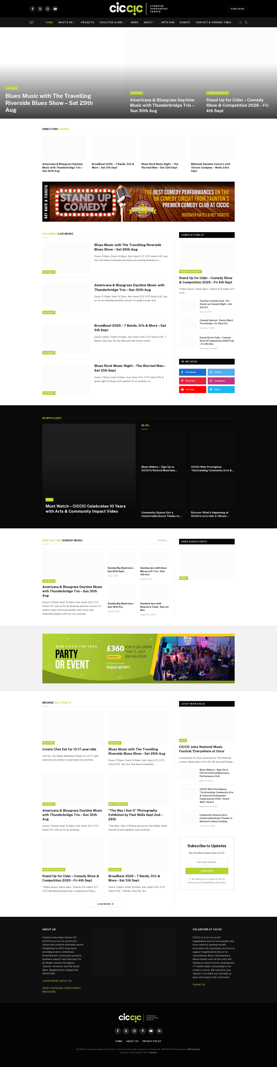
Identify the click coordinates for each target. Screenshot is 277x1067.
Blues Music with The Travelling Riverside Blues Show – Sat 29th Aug (49, 102)
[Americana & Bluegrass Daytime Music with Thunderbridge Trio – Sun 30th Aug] (163, 73)
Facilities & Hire (111, 22)
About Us (132, 1041)
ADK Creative (193, 1049)
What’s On (65, 22)
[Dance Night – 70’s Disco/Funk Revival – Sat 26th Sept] (207, 564)
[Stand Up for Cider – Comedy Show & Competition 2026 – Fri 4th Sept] (239, 73)
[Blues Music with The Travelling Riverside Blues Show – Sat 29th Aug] (62, 73)
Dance (183, 578)
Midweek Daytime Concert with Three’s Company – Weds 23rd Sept (210, 168)
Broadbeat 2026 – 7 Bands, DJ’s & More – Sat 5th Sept (113, 166)
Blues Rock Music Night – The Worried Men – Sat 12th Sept (159, 166)
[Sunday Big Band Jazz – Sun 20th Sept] (122, 556)
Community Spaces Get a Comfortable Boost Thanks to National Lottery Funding (160, 514)
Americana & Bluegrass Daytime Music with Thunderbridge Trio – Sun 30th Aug (162, 105)
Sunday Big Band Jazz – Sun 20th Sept (121, 569)
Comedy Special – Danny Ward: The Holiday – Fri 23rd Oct (216, 322)
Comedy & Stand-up (217, 93)
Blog (49, 500)
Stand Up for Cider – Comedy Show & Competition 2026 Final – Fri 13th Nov (217, 340)
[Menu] (31, 22)
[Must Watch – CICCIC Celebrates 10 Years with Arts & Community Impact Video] (89, 470)
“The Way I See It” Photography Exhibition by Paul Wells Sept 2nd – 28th (135, 815)
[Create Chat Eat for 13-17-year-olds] (72, 728)
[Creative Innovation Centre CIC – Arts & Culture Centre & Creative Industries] (138, 9)
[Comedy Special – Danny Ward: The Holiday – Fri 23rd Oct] (188, 324)
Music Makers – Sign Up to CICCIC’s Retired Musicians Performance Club (158, 468)
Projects (87, 22)
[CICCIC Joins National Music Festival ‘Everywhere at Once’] (207, 726)
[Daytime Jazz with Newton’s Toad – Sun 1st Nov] (154, 592)
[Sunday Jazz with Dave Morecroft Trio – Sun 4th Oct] (154, 556)
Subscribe (238, 9)
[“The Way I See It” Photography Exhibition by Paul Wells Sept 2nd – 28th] (138, 789)
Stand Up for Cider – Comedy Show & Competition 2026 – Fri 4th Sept (237, 105)
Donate (185, 22)
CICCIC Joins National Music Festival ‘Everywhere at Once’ (202, 749)
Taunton (153, 1052)
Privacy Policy (207, 882)
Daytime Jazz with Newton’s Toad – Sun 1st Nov (154, 606)
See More (162, 540)
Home (49, 22)
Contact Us (199, 984)
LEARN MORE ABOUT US (56, 980)
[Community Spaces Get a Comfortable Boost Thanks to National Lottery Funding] (163, 493)
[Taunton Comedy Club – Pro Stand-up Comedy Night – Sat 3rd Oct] (188, 305)
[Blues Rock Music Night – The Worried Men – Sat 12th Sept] (163, 147)
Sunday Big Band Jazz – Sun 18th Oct (121, 605)
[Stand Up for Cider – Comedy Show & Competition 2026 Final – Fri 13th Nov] (188, 342)
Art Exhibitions (118, 804)
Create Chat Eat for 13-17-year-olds (69, 749)
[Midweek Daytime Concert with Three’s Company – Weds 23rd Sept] (213, 147)
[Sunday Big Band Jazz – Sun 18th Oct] (122, 592)
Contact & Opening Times (213, 22)
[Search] (246, 22)
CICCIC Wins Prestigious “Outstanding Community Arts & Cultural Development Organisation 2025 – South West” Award (212, 468)
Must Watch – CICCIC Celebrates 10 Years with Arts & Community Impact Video (86, 509)
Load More (104, 904)
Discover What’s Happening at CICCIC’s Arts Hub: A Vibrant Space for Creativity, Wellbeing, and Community (211, 514)
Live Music (12, 88)
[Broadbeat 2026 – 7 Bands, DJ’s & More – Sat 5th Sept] (114, 147)
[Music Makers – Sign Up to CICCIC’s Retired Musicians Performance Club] (163, 448)
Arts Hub (167, 22)
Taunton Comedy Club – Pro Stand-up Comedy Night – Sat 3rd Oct (216, 304)
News (134, 22)
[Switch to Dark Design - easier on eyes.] (241, 22)
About (148, 22)
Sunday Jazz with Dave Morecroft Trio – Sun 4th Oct (153, 571)
